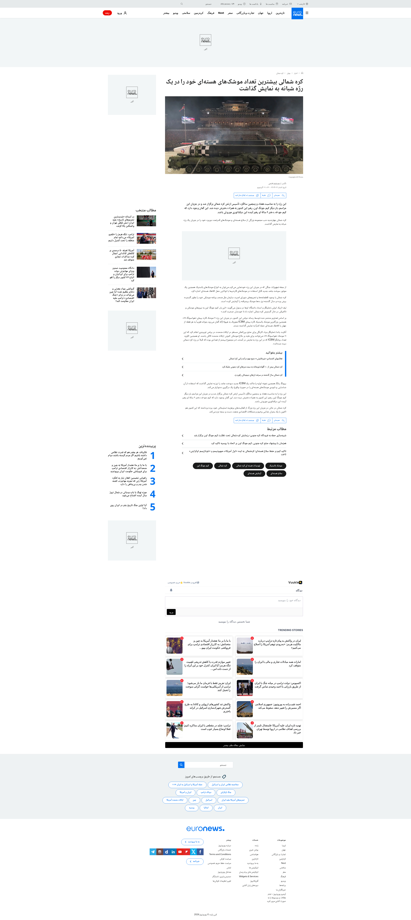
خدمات (255, 840)
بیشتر (228, 840)
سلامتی (186, 12)
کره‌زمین (198, 12)
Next (221, 12)
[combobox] (198, 3)
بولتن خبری (253, 850)
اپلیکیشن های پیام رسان (248, 872)
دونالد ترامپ (206, 792)
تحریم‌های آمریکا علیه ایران (233, 800)
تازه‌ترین (280, 12)
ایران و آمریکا (185, 792)
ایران (220, 808)
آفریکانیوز (254, 881)
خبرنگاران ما (281, 890)
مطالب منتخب (146, 210)
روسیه (191, 808)
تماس (229, 868)
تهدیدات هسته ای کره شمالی (248, 466)
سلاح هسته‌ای (276, 473)
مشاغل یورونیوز (224, 872)
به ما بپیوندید (252, 863)
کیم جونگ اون (203, 466)
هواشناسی (254, 854)
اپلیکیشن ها (253, 868)
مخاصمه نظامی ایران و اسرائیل (225, 785)
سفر (230, 12)
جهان (260, 12)
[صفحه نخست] (302, 73)
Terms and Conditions (220, 854)
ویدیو (175, 12)
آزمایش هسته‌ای (254, 473)
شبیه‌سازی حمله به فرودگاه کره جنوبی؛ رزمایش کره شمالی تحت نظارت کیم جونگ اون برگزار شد (240, 435)
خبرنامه (196, 861)
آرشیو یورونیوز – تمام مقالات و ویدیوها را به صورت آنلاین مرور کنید (276, 897)
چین (194, 800)
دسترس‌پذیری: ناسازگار (221, 877)
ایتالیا (206, 808)
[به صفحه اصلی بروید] (297, 13)
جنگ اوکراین (226, 792)
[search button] (181, 3)
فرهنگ (210, 12)
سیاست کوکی (225, 859)
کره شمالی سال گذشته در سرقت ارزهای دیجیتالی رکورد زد (258, 375)
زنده (107, 12)
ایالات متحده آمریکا (174, 800)
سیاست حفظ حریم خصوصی (219, 863)
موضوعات (281, 840)
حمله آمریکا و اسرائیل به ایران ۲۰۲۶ (187, 785)
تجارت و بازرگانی (245, 12)
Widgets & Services (248, 877)
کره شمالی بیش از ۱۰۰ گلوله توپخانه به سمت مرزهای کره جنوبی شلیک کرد (252, 367)
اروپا (269, 12)
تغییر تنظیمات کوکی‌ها (222, 881)
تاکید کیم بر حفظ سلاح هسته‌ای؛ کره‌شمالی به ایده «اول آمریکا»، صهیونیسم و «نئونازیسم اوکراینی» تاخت (237, 453)
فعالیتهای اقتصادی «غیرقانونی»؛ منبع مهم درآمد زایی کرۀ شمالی (255, 358)
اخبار (296, 73)
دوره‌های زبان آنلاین (250, 885)
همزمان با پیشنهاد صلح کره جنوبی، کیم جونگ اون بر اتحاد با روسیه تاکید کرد (248, 443)
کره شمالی (279, 73)
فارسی (302, 4)
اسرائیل (209, 800)
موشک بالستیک (275, 466)
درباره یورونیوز (225, 846)
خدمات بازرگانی (224, 850)
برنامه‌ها (282, 885)
